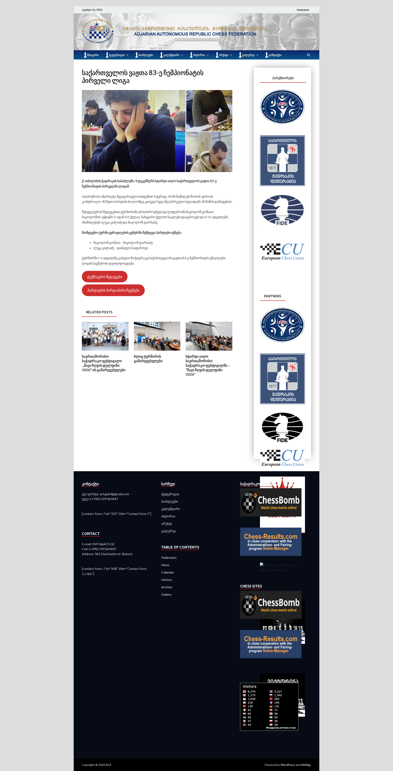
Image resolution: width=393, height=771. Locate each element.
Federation (168, 557)
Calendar (167, 572)
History (166, 580)
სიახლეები (145, 55)
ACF (108, 764)
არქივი (223, 55)
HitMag (306, 764)
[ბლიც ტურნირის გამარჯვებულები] (157, 352)
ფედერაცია (117, 55)
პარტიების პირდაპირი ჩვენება (113, 290)
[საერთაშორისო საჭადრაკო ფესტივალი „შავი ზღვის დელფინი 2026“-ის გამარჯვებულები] (105, 352)
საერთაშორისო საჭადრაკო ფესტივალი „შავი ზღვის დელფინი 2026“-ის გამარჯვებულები (103, 363)
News (165, 565)
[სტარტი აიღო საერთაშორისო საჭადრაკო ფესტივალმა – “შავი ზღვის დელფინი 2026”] (209, 352)
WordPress (288, 764)
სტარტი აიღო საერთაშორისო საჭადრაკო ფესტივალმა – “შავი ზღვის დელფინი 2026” (208, 365)
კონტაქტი (274, 55)
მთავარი (93, 55)
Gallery (166, 594)
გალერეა (248, 55)
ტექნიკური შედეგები (104, 276)
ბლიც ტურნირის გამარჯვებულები (148, 358)
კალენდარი (171, 55)
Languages (303, 9)
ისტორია (199, 55)
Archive (166, 587)
